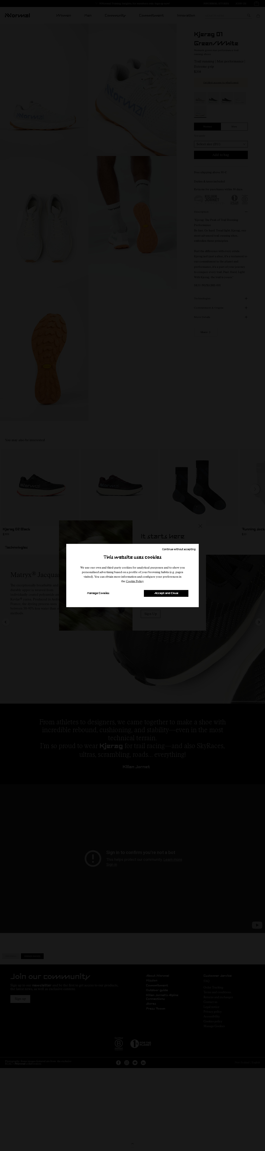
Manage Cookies (98, 593)
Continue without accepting (179, 549)
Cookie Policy (134, 581)
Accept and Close (166, 593)
